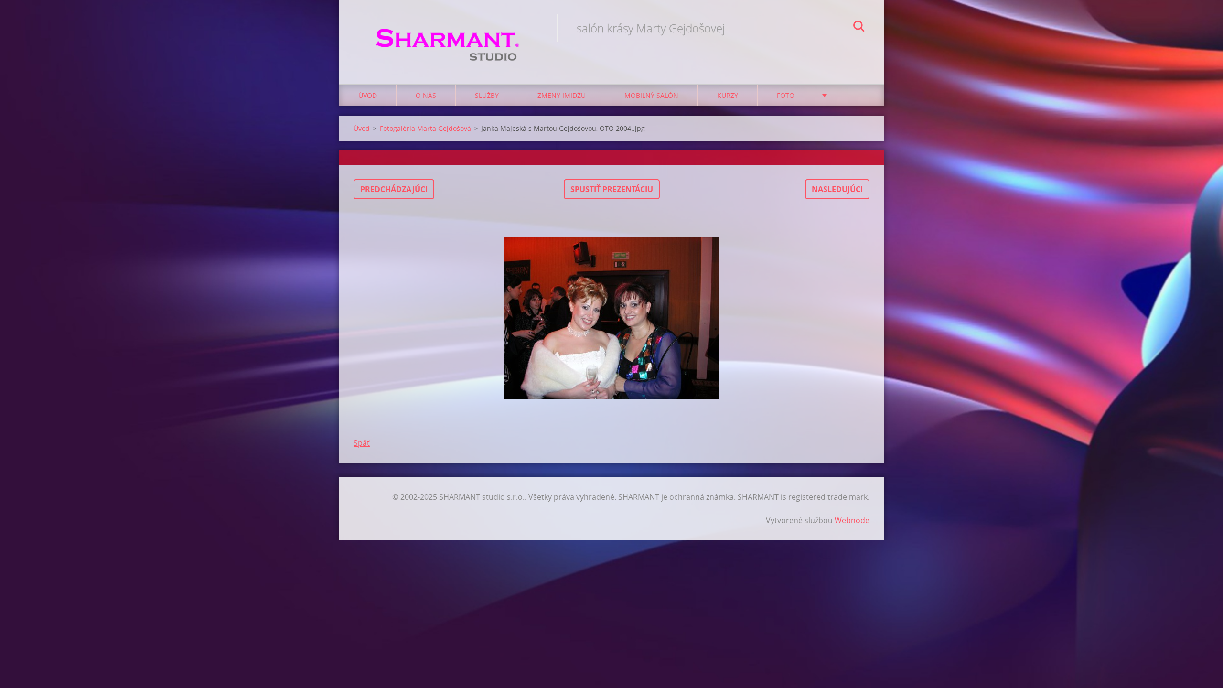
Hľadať (859, 27)
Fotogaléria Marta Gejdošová (425, 128)
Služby (487, 95)
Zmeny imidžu (561, 95)
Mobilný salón (651, 95)
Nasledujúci (837, 189)
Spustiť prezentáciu (611, 189)
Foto (785, 95)
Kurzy (727, 95)
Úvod (367, 95)
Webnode (852, 520)
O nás (426, 95)
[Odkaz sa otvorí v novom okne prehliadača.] (611, 318)
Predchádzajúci (394, 189)
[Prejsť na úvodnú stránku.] (448, 32)
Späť (362, 443)
